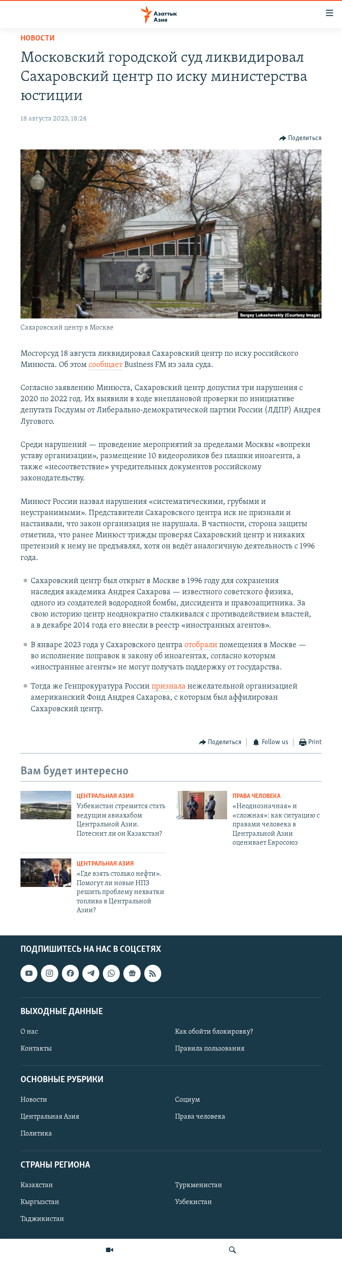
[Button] (300, 138)
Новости (37, 39)
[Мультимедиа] (109, 1250)
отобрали (200, 645)
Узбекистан (193, 1202)
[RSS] (152, 973)
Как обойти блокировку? (214, 1031)
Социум (187, 1100)
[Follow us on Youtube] (28, 973)
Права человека (256, 796)
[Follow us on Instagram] (49, 973)
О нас (29, 1031)
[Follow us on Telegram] (90, 973)
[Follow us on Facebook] (70, 973)
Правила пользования (209, 1048)
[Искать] (232, 1250)
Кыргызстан (39, 1202)
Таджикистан (42, 1219)
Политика (36, 1134)
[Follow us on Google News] (131, 973)
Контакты (36, 1048)
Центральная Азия (105, 796)
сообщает (105, 365)
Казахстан (36, 1185)
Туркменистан (198, 1185)
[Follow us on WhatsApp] (111, 973)
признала (168, 687)
